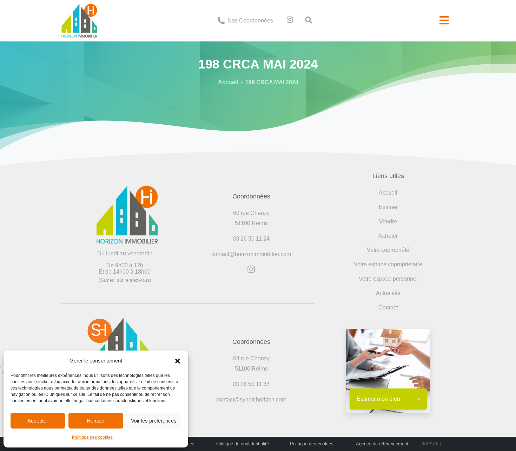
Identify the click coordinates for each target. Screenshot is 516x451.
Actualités (388, 293)
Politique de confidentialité (242, 443)
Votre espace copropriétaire (388, 264)
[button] (177, 360)
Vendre (388, 221)
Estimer (388, 207)
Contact (388, 308)
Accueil (228, 82)
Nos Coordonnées (250, 21)
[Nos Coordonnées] (221, 20)
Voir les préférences (154, 421)
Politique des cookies (92, 437)
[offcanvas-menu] (444, 20)
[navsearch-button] (305, 21)
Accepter (37, 421)
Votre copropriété (388, 250)
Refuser (96, 421)
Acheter (388, 236)
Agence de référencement (382, 443)
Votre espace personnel (388, 279)
